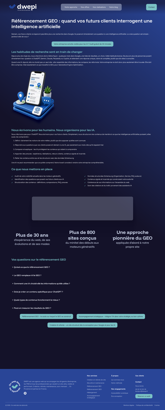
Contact (151, 7)
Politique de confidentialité (144, 405)
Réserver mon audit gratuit (82, 354)
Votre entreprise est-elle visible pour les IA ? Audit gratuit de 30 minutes (82, 44)
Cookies (157, 405)
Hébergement (92, 392)
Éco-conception (116, 396)
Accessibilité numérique (119, 393)
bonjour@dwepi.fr (141, 391)
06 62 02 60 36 (140, 389)
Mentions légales (128, 405)
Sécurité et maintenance (95, 383)
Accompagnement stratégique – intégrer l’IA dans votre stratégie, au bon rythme (111, 316)
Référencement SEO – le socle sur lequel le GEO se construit (46, 316)
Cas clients (139, 376)
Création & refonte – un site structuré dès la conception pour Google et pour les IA (82, 325)
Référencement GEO (94, 389)
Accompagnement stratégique (93, 397)
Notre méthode (116, 383)
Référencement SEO (94, 386)
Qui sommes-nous (117, 380)
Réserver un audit (144, 396)
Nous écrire (139, 386)
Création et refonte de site (96, 380)
